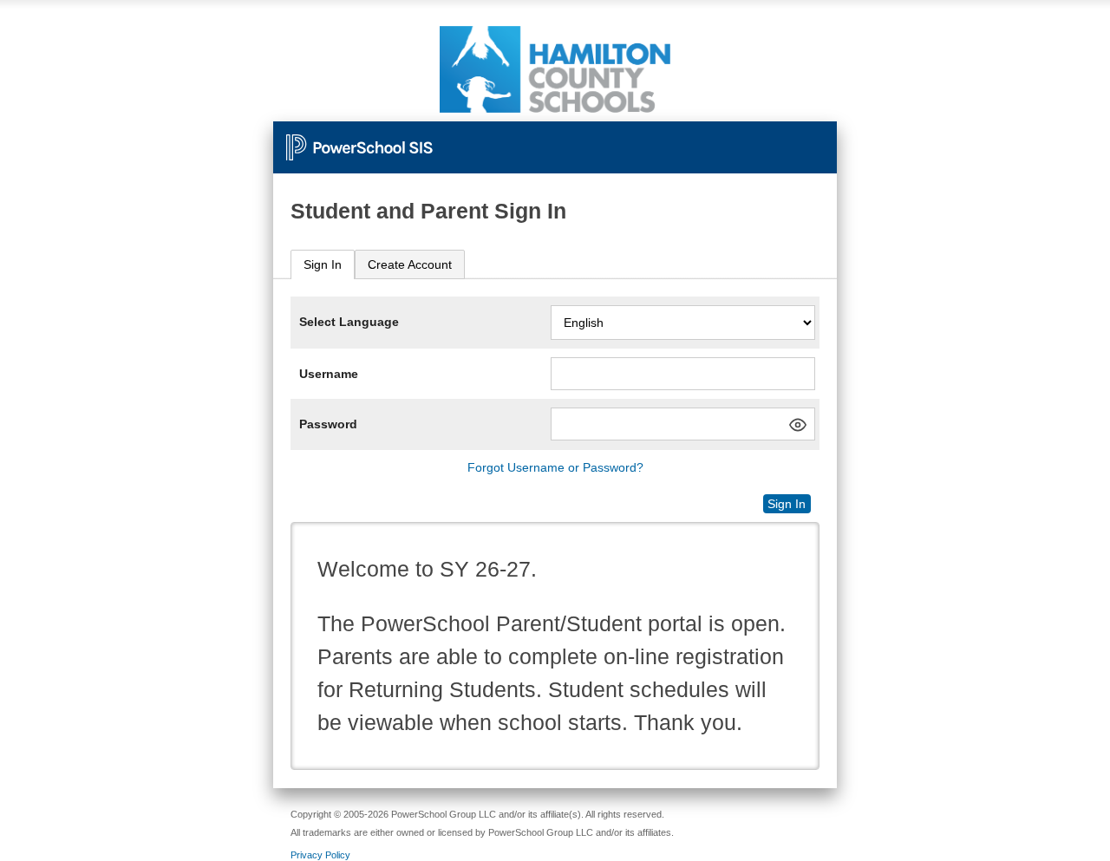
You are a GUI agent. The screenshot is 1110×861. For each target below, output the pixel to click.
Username (328, 374)
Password (328, 424)
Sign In (323, 264)
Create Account (410, 264)
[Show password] (798, 425)
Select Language (349, 322)
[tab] (323, 265)
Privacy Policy (320, 855)
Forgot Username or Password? (555, 467)
